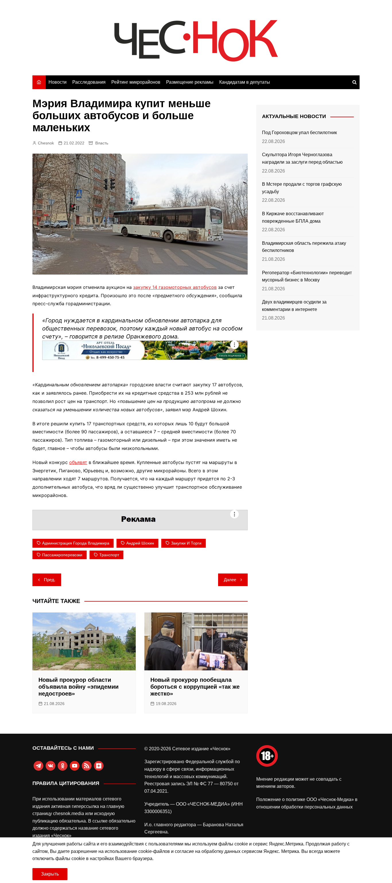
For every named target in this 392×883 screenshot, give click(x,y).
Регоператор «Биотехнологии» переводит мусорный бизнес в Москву (307, 276)
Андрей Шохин (140, 543)
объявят (78, 462)
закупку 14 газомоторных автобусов (175, 287)
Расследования (89, 82)
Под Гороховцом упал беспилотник (299, 132)
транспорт (109, 555)
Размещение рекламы (190, 82)
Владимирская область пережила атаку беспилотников (304, 247)
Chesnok (46, 143)
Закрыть (50, 874)
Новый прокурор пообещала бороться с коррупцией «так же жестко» (195, 687)
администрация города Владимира (75, 543)
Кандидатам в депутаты (244, 82)
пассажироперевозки (62, 555)
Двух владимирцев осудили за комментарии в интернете (294, 305)
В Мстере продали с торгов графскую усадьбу (302, 188)
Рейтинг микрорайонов (135, 82)
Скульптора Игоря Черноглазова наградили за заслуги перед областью (302, 158)
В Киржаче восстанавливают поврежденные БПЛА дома (293, 217)
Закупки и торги (186, 543)
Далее (230, 579)
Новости (57, 82)
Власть (101, 143)
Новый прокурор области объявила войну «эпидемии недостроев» (78, 687)
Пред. (49, 579)
